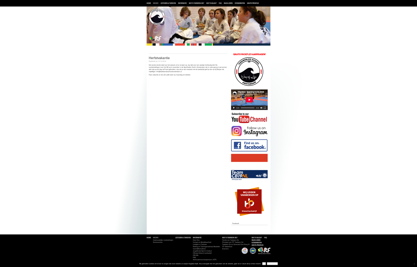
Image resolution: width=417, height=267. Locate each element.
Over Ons (196, 240)
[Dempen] (261, 108)
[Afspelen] (234, 108)
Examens (225, 249)
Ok (264, 264)
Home (149, 3)
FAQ (220, 3)
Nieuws (155, 3)
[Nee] (414, 264)
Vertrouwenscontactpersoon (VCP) (205, 259)
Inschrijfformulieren (199, 249)
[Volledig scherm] (265, 108)
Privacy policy (272, 264)
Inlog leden (228, 3)
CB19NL (196, 255)
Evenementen (240, 3)
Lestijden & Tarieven (168, 3)
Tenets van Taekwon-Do (230, 240)
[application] (249, 99)
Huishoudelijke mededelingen (163, 240)
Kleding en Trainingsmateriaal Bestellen (206, 246)
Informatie (182, 3)
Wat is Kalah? (211, 3)
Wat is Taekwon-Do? (196, 3)
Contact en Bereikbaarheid (202, 242)
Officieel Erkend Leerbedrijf (202, 253)
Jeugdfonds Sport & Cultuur (202, 251)
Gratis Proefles (253, 3)
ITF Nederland (227, 246)
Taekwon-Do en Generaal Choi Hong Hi (235, 244)
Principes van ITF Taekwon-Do (232, 242)
